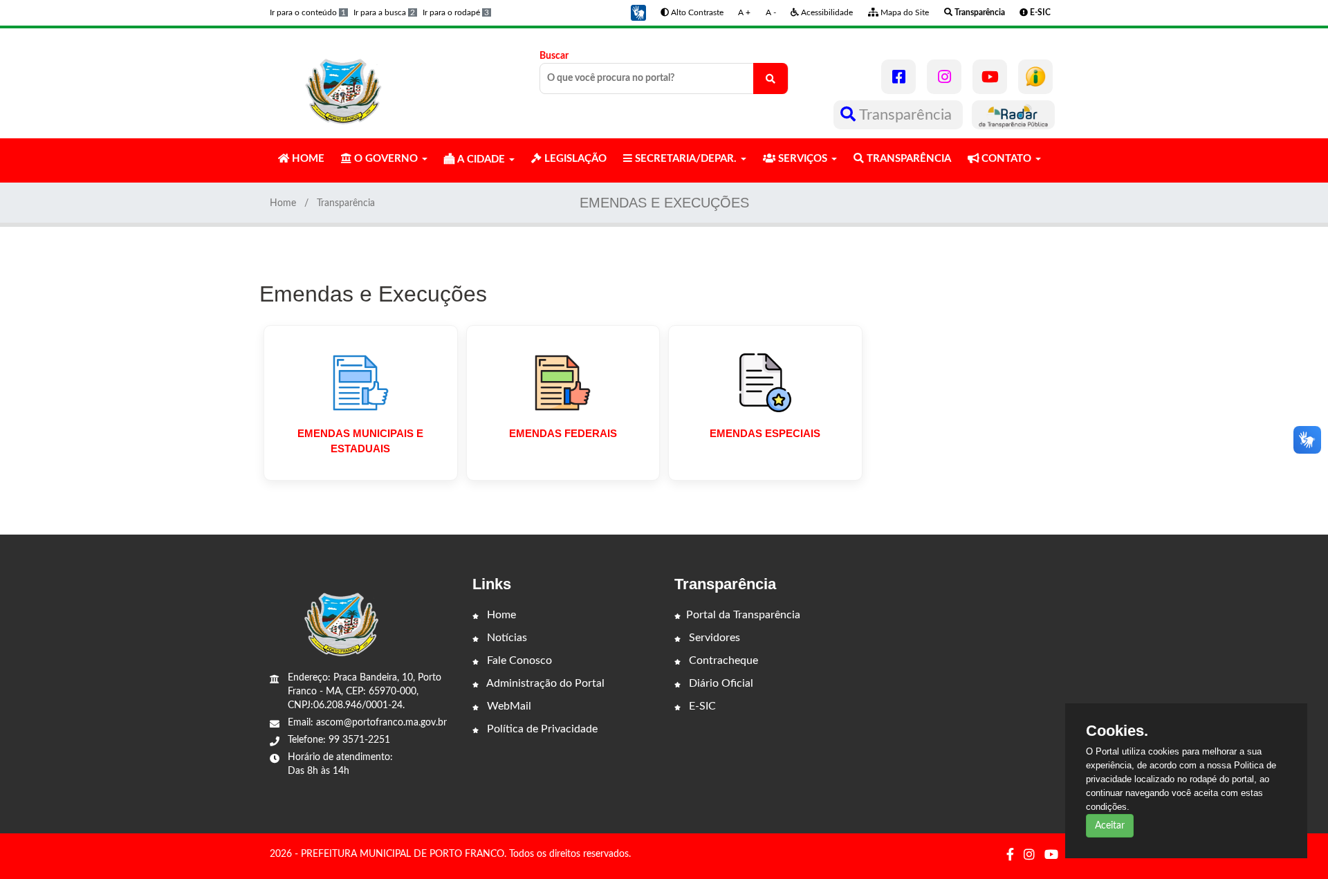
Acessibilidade (826, 12)
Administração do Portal (544, 683)
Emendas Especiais (765, 433)
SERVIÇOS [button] (802, 159)
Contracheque (722, 660)
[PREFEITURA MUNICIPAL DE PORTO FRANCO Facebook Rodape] (1010, 855)
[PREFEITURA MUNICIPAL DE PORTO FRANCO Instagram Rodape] (1029, 855)
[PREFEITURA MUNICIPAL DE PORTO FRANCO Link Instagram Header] (944, 76)
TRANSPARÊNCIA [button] (907, 159)
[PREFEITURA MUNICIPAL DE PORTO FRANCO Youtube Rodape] (1051, 855)
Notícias (505, 637)
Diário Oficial (719, 683)
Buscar (554, 56)
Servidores (713, 637)
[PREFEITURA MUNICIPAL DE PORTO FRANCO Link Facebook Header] (898, 76)
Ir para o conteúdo (308, 12)
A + (744, 12)
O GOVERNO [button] (386, 159)
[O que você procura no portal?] (770, 78)
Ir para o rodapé (456, 12)
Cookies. (1117, 731)
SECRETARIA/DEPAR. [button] (685, 159)
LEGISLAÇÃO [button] (574, 159)
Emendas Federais (563, 433)
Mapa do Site (903, 12)
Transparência (906, 114)
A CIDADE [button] (481, 159)
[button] (638, 12)
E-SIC (701, 706)
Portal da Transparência (743, 614)
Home (283, 203)
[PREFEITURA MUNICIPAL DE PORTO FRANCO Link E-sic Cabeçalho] (1035, 76)
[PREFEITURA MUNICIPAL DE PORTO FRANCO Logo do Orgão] (344, 83)
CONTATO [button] (1006, 159)
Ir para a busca (384, 12)
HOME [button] (306, 159)
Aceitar (1110, 826)
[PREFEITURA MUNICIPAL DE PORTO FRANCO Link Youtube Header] (989, 76)
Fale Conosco (518, 660)
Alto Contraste (696, 12)
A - (771, 12)
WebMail (507, 706)
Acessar (360, 473)
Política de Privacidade (541, 728)
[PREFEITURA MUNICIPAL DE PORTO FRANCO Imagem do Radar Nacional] (1013, 114)
